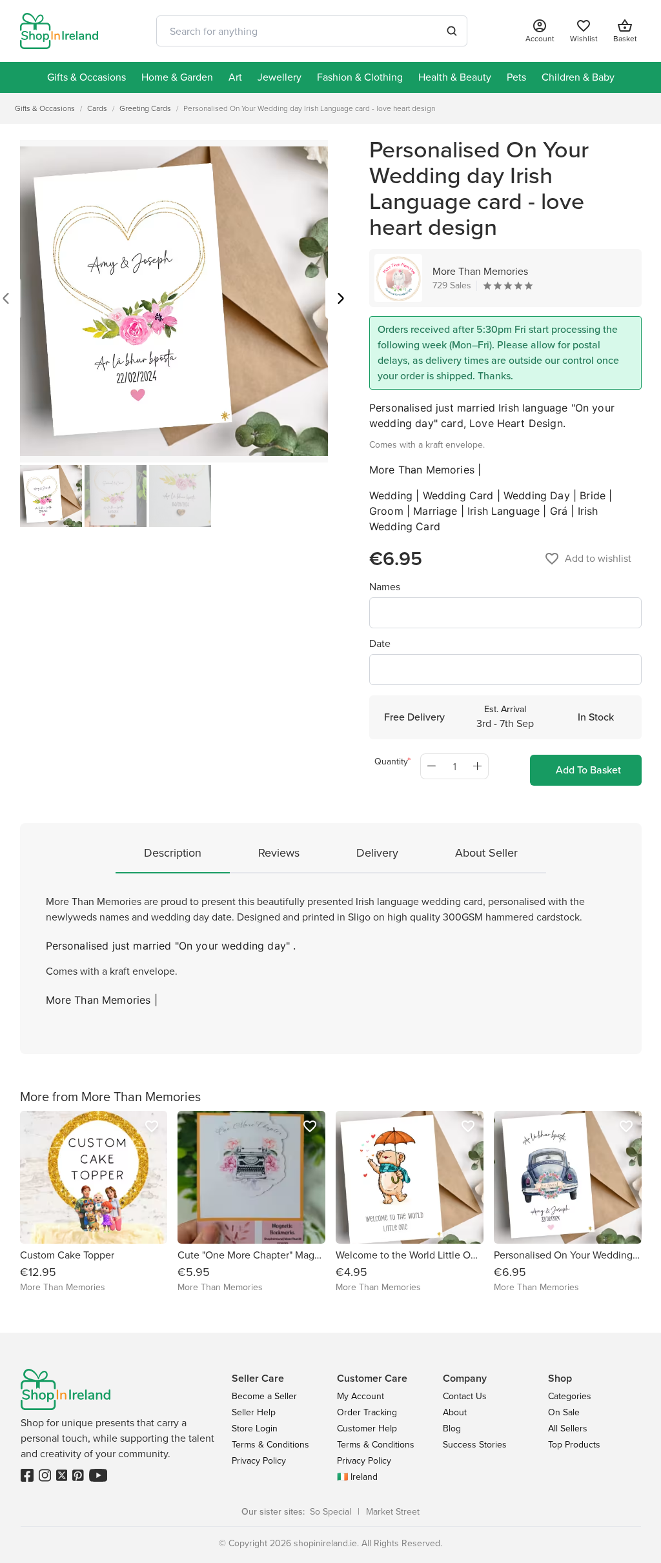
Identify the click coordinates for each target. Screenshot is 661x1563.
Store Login (255, 1428)
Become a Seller (264, 1396)
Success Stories (475, 1444)
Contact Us (465, 1396)
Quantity (391, 761)
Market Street (393, 1511)
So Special (330, 1511)
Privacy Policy (259, 1461)
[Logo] (59, 31)
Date (380, 643)
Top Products (574, 1444)
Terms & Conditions (270, 1444)
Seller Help (254, 1412)
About (455, 1412)
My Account (360, 1396)
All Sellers (567, 1428)
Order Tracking (367, 1412)
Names (384, 586)
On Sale (564, 1412)
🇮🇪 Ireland (357, 1477)
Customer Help (367, 1428)
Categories (569, 1396)
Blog (452, 1428)
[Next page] (340, 300)
